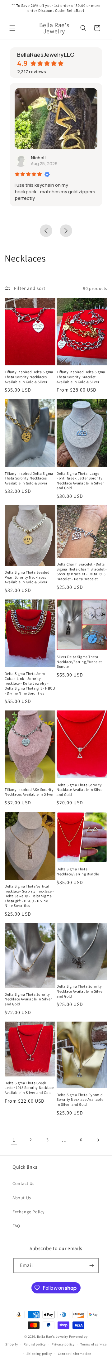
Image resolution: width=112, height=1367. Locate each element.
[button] (12, 28)
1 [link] (14, 1140)
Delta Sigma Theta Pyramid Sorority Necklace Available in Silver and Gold (80, 1099)
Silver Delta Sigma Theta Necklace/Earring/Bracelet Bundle (79, 661)
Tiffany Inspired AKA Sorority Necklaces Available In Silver (29, 792)
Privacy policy (63, 1344)
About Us (21, 1198)
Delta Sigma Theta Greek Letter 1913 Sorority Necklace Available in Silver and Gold (29, 1088)
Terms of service (93, 1344)
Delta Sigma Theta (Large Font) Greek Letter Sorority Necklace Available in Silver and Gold (80, 480)
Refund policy (35, 1344)
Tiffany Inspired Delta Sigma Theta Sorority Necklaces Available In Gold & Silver (29, 376)
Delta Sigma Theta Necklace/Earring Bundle (78, 871)
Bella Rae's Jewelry (53, 1336)
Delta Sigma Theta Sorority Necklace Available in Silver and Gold (80, 789)
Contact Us (23, 1183)
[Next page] (98, 1140)
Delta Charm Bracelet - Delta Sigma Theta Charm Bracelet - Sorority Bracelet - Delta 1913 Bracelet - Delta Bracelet (82, 571)
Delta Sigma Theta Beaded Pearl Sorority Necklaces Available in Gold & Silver (27, 577)
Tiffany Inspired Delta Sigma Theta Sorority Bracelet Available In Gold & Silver (81, 376)
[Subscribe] (91, 1265)
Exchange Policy (28, 1212)
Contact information (74, 1353)
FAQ (16, 1226)
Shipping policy (39, 1353)
